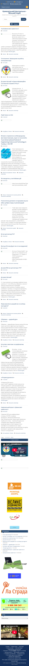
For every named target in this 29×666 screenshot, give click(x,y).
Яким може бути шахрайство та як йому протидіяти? (15, 541)
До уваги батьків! (6, 277)
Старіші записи (14, 440)
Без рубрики (5, 131)
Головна (7, 646)
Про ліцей (21, 646)
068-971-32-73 (10, 1)
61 (12, 437)
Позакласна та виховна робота (13, 195)
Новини (4, 54)
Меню (16, 24)
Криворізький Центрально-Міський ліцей (14, 12)
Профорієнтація (21, 653)
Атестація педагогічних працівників (14, 655)
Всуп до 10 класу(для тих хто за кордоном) (14, 246)
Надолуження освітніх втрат (14, 649)
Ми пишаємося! (8, 172)
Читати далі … (12, 51)
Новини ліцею (14, 646)
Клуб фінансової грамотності (10, 29)
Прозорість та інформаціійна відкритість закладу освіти (14, 650)
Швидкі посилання (6, 7)
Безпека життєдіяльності (14, 656)
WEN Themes (15, 664)
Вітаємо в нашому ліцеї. (15, 3)
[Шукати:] (14, 19)
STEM (4, 172)
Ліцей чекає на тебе (7, 115)
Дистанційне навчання (19, 652)
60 (11, 437)
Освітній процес (19, 648)
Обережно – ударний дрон (9, 319)
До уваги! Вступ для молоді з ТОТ (11, 268)
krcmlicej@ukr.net (19, 1)
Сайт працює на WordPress (9, 663)
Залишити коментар (13, 54)
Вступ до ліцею (10, 648)
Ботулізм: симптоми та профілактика (12, 344)
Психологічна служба (11, 228)
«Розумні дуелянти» (7, 377)
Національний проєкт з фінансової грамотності (13, 549)
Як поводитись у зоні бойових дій (11, 178)
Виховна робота (8, 652)
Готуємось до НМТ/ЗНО (10, 653)
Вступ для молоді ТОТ (8, 234)
